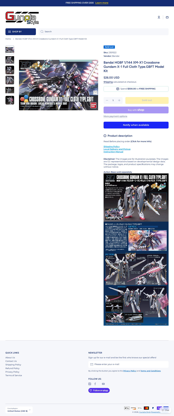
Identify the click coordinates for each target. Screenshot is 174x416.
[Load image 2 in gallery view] (9, 60)
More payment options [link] (115, 116)
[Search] (41, 31)
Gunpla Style (145, 412)
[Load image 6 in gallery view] (9, 100)
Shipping (108, 82)
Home (8, 39)
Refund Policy (12, 368)
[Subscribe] (165, 364)
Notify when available (136, 125)
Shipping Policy (13, 364)
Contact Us (11, 361)
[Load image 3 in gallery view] (9, 70)
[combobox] (104, 31)
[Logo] (22, 17)
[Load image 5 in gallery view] (9, 90)
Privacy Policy (12, 372)
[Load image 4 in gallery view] (9, 80)
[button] (167, 17)
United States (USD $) (17, 411)
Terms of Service (13, 375)
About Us (10, 357)
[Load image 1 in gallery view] (9, 49)
